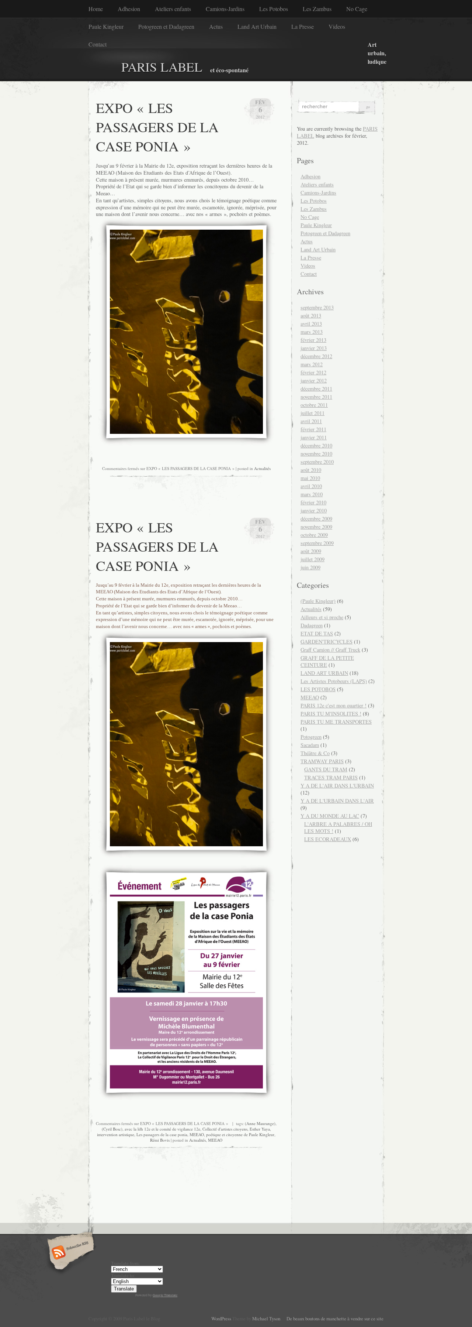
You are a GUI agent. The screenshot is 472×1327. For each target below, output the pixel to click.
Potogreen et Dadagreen (166, 26)
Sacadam (310, 744)
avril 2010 (311, 486)
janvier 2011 (314, 437)
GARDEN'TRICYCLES (327, 641)
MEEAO (197, 1134)
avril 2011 (311, 421)
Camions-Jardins (225, 9)
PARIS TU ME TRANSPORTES (336, 721)
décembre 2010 (316, 445)
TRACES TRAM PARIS (331, 777)
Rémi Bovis (160, 1140)
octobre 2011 (314, 404)
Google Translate (165, 1295)
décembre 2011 (316, 388)
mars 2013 (312, 331)
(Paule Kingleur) (318, 600)
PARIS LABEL (161, 66)
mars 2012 (312, 364)
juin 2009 (310, 567)
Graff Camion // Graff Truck (330, 649)
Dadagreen (312, 625)
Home (95, 9)
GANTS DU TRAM (325, 769)
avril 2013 (311, 323)
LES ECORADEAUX (327, 839)
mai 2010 (310, 477)
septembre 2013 (317, 307)
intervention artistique (115, 1134)
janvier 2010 (314, 510)
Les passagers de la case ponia (161, 1134)
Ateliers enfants (173, 9)
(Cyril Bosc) (112, 1129)
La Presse (302, 26)
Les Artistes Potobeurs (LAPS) (334, 681)
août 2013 (311, 315)
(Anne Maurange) (260, 1123)
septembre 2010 (317, 461)
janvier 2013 (314, 348)
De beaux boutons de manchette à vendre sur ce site (333, 1318)
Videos (337, 26)
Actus (216, 26)
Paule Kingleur (106, 26)
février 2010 (313, 502)
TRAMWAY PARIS (322, 761)
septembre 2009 (317, 542)
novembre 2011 (316, 396)
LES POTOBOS (318, 689)
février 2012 (313, 372)
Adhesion (129, 9)
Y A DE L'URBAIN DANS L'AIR (337, 800)
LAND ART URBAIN (324, 672)
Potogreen (311, 736)
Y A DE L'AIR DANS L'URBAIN (337, 785)
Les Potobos (273, 9)
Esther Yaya (260, 1129)
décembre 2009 (316, 518)
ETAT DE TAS (317, 633)
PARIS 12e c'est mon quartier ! (334, 705)
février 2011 (313, 429)
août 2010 (311, 469)
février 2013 (313, 339)
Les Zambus (317, 9)
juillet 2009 (312, 559)
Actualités (262, 468)
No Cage (356, 9)
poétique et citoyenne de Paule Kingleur (240, 1134)
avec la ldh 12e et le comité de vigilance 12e (162, 1129)
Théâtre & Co (315, 753)
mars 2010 (312, 494)
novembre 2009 (316, 526)
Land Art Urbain (257, 26)
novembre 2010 (316, 453)
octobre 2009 (314, 534)
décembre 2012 (316, 356)
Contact (97, 44)
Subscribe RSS (69, 1253)
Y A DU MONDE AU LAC (330, 815)
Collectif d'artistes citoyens (224, 1129)
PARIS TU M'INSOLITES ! (331, 713)
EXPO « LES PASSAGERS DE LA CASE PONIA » (157, 126)
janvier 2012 (314, 380)
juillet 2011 (312, 412)
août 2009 (311, 551)
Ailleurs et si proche (322, 617)
